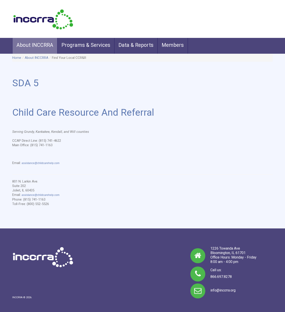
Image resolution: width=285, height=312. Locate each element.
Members (173, 45)
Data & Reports (135, 45)
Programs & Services (85, 45)
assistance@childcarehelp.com (40, 163)
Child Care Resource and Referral (83, 112)
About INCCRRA (34, 45)
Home (16, 58)
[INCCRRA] (43, 19)
